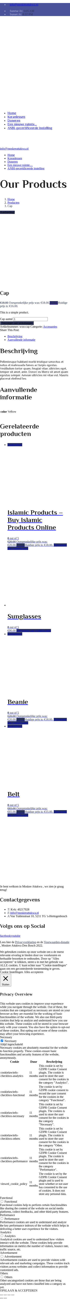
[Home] (4, 145)
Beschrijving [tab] (14, 336)
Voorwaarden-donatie (56, 942)
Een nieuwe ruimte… (13, 77)
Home (11, 62)
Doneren (13, 70)
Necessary (10, 1041)
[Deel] (8, 1294)
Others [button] (4, 1273)
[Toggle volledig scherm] (5, 1294)
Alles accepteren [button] (33, 972)
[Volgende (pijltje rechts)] (5, 1298)
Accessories (50, 326)
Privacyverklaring (25, 942)
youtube (15, 935)
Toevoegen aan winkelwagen (16, 323)
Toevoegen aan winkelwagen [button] (33, 630)
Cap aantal (6, 319)
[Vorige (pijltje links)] (1, 1298)
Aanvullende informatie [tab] (21, 339)
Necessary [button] (6, 1037)
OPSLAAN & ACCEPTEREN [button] (19, 1290)
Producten (13, 202)
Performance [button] (7, 1215)
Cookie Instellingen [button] (11, 972)
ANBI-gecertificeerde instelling (18, 88)
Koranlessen (16, 66)
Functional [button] (6, 1197)
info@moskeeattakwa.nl (24, 4)
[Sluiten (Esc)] (12, 1294)
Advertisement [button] (8, 1252)
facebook (5, 935)
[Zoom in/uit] (1, 1294)
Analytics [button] (5, 1232)
